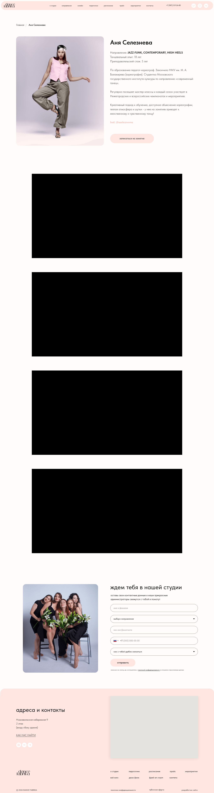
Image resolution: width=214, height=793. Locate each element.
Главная (20, 24)
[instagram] (18, 745)
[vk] (24, 745)
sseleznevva (126, 122)
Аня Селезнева (37, 24)
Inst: (113, 122)
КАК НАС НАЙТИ (26, 735)
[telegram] (30, 745)
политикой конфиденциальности (149, 670)
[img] (206, 6)
